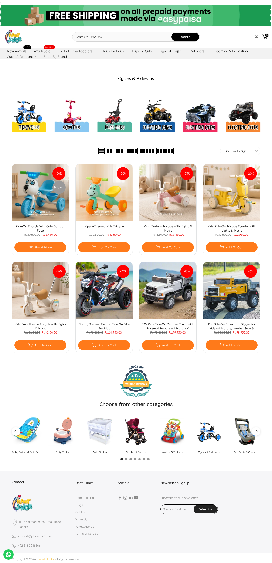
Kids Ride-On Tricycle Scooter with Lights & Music (232, 228)
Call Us (80, 512)
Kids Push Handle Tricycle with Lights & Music (40, 326)
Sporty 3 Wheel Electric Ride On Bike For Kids (104, 326)
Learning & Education (231, 51)
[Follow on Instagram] (125, 498)
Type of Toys (169, 51)
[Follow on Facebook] (120, 498)
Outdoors (197, 51)
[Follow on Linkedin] (131, 498)
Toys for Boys (113, 51)
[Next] (256, 431)
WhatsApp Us (84, 527)
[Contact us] (8, 554)
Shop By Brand (55, 56)
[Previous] (16, 431)
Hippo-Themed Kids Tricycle (104, 226)
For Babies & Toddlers (75, 51)
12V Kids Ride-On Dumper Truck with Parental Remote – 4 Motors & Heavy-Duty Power (168, 326)
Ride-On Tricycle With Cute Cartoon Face (40, 228)
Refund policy (84, 498)
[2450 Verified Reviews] (136, 398)
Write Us (81, 519)
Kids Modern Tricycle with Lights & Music (168, 228)
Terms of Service (86, 534)
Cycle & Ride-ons (20, 56)
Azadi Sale (44, 50)
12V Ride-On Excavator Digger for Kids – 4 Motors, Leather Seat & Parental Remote (231, 326)
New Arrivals (18, 50)
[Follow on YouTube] (136, 498)
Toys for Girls (141, 51)
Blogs (79, 505)
